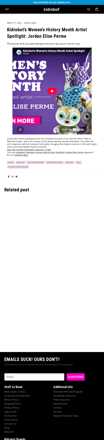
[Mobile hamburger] (7, 9)
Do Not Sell (10, 415)
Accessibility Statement (17, 395)
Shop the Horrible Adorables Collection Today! (29, 149)
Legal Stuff (10, 411)
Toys (78, 162)
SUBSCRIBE (75, 377)
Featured (20, 162)
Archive (57, 411)
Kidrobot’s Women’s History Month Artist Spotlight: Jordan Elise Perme (49, 152)
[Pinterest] (16, 176)
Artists (11, 162)
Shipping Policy (12, 403)
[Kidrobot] (52, 9)
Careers (57, 407)
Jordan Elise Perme (54, 162)
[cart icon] (97, 9)
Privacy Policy (11, 407)
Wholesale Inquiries (64, 395)
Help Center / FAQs (14, 391)
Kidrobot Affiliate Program (68, 391)
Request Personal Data (65, 415)
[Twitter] (12, 176)
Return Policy (11, 399)
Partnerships (60, 403)
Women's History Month (18, 167)
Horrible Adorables (36, 162)
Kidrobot (69, 162)
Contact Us (10, 423)
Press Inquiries (61, 399)
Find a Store (11, 419)
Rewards (9, 431)
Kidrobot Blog (21, 155)
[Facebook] (8, 176)
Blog (6, 427)
